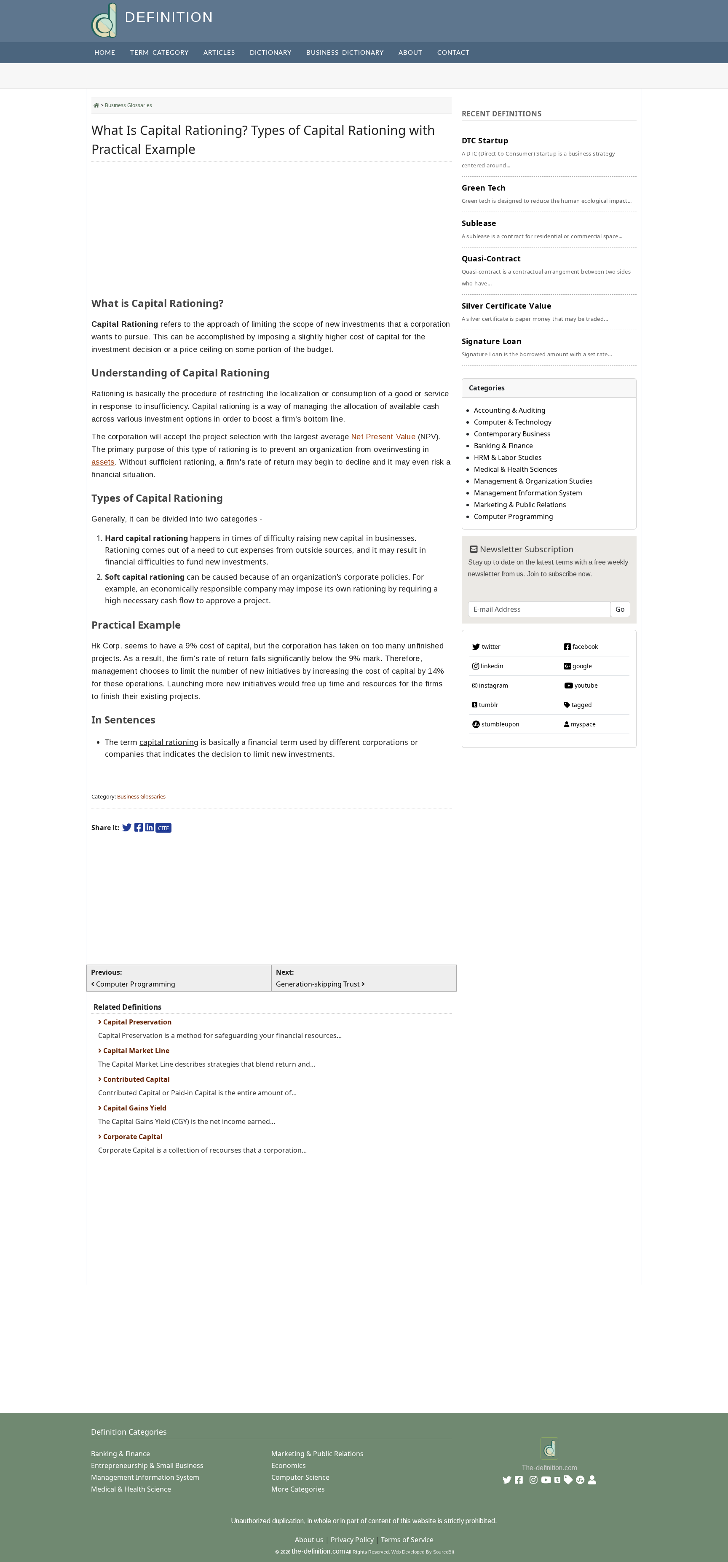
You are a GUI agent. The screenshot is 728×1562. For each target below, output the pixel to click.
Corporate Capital (132, 1136)
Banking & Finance (503, 445)
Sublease (542, 229)
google (581, 666)
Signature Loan (537, 347)
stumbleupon (499, 724)
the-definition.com (318, 1551)
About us (309, 1539)
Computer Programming (513, 516)
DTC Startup (539, 152)
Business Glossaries (128, 105)
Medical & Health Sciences (515, 469)
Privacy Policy (352, 1539)
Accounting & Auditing (510, 410)
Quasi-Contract (546, 270)
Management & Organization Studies (533, 481)
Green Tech (547, 193)
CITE (163, 828)
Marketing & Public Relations (520, 504)
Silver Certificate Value (535, 312)
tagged (581, 705)
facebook (584, 647)
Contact (453, 53)
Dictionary (271, 53)
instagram (492, 685)
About (411, 53)
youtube (585, 685)
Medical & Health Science (131, 1489)
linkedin (491, 666)
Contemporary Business (512, 433)
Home (104, 53)
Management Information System (528, 492)
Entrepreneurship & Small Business (147, 1465)
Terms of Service (407, 1539)
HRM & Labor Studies (508, 457)
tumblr (487, 705)
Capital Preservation (137, 1022)
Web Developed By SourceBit (422, 1551)
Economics (288, 1465)
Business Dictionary (345, 53)
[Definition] (104, 19)
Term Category (159, 53)
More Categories (298, 1489)
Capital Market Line (135, 1050)
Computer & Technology (512, 422)
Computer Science (300, 1477)
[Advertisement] (271, 227)
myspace (582, 724)
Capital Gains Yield (134, 1108)
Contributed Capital (136, 1079)
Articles (219, 53)
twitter (490, 647)
